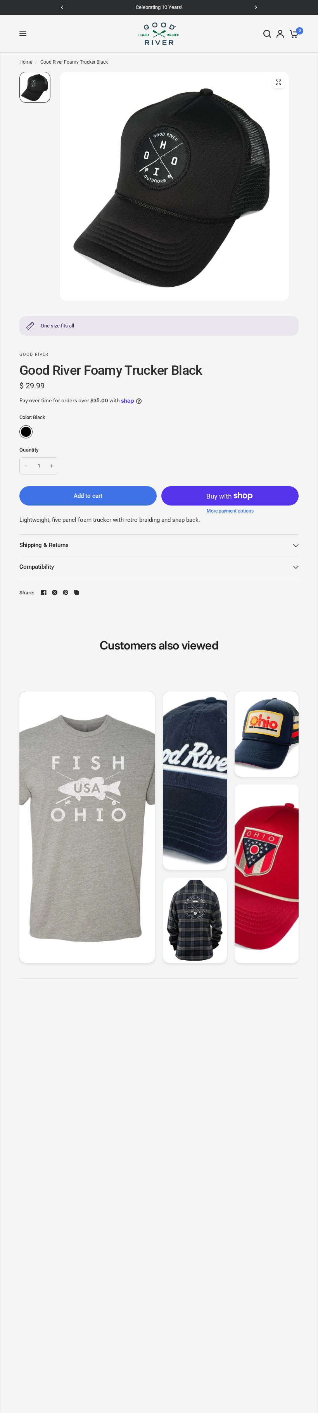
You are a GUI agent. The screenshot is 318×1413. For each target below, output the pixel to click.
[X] (54, 592)
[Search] (267, 34)
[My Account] (280, 34)
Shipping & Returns (44, 545)
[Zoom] (278, 82)
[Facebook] (43, 592)
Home (25, 62)
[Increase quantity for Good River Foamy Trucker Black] (51, 466)
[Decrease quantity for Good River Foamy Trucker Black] (26, 466)
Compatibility (36, 566)
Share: (27, 592)
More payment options (230, 511)
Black (26, 432)
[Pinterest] (65, 592)
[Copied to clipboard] (76, 592)
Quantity (28, 450)
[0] (293, 34)
